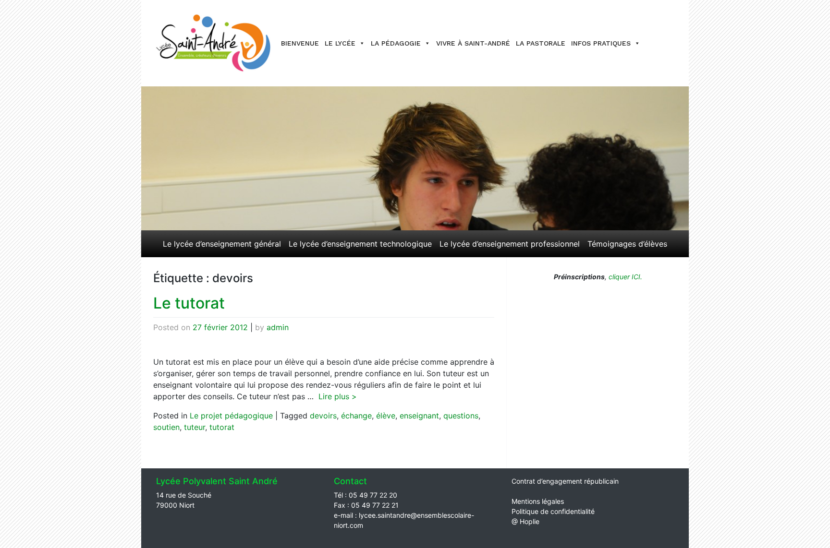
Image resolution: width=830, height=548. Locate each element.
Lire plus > (337, 396)
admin (278, 327)
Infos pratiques (601, 43)
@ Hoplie (525, 521)
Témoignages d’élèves (627, 244)
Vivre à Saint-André (473, 43)
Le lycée (340, 43)
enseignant (419, 415)
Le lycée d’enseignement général (222, 244)
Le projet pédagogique (231, 415)
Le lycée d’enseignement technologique (360, 244)
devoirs (323, 415)
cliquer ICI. (624, 277)
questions (460, 415)
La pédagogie (396, 43)
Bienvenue (300, 43)
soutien (166, 427)
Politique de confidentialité (553, 511)
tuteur (194, 427)
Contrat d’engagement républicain (565, 481)
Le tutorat (189, 303)
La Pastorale (540, 43)
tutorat (221, 427)
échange (356, 415)
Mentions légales (538, 501)
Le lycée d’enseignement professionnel (509, 244)
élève (385, 415)
